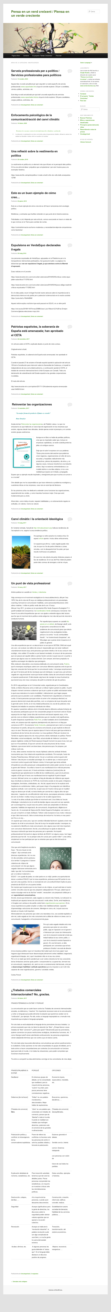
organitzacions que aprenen (55, 903)
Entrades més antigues (19, 1281)
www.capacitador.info (28, 86)
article (41, 538)
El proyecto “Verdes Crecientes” (42, 56)
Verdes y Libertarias (39, 592)
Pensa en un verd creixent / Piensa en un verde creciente (40, 13)
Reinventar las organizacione (31, 424)
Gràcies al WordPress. (55, 1290)
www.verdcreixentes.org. (88, 86)
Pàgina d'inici (16, 56)
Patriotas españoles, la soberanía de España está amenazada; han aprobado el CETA (37, 330)
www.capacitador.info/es (29, 97)
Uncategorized (25, 105)
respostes (34, 1274)
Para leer (58, 56)
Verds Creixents (40, 725)
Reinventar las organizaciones (31, 404)
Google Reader (84, 73)
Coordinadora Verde (43, 610)
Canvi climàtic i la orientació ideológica (37, 519)
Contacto (26, 56)
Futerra (66, 664)
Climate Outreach (85, 142)
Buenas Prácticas (86, 118)
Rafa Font (37, 719)
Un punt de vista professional (30, 583)
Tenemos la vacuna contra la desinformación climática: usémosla (38, 131)
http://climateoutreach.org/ (43, 528)
